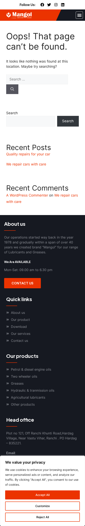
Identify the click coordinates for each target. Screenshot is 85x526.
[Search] (12, 89)
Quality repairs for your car (28, 154)
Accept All (42, 495)
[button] (79, 15)
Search (12, 113)
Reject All (42, 517)
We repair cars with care (26, 164)
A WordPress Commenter (27, 195)
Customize (42, 506)
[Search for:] (37, 79)
